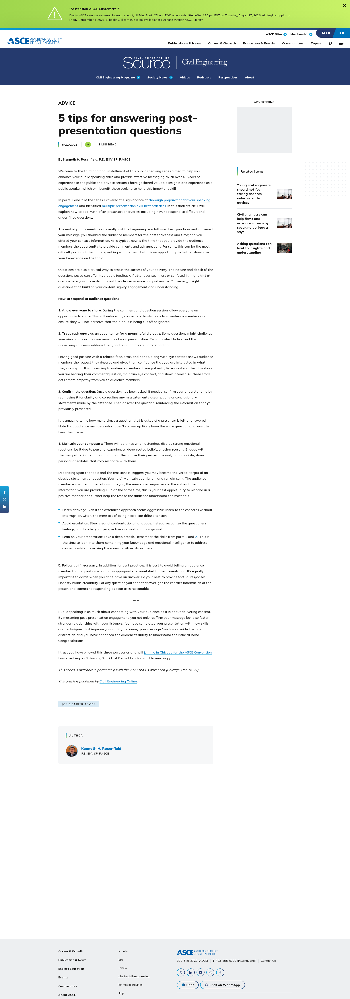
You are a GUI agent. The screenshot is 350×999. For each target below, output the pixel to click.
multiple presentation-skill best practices (134, 206)
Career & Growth (222, 43)
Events (63, 977)
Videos (185, 77)
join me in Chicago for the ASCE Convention (178, 652)
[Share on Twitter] (4, 499)
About (249, 77)
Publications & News (184, 43)
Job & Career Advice (79, 704)
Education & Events (259, 43)
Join (120, 959)
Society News (157, 77)
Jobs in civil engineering (133, 976)
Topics (316, 43)
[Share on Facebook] (4, 492)
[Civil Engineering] (201, 62)
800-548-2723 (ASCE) (192, 960)
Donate (123, 951)
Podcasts (204, 77)
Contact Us (268, 960)
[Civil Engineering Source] (147, 62)
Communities (292, 43)
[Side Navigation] (341, 43)
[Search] (329, 43)
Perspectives (228, 77)
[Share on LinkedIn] (4, 506)
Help (121, 993)
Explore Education (71, 968)
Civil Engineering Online (118, 681)
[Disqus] (175, 820)
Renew (122, 968)
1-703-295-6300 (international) (234, 960)
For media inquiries (130, 984)
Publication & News (72, 960)
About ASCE (67, 995)
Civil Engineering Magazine (115, 77)
